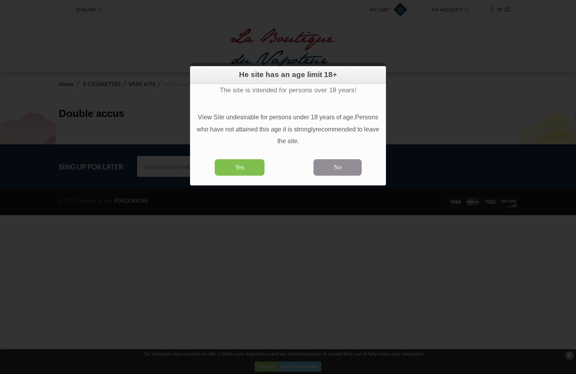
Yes (239, 167)
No (338, 167)
